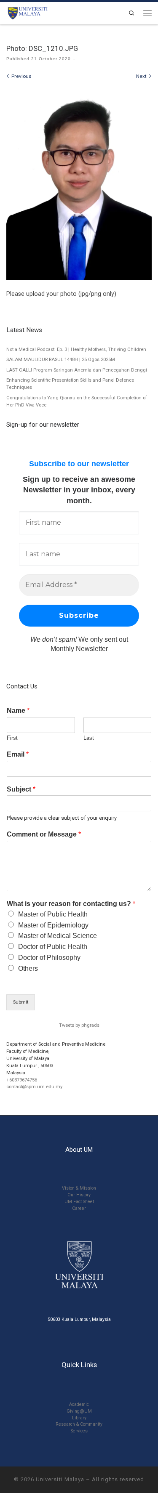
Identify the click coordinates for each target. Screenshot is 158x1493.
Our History (79, 1195)
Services (79, 1431)
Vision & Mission (79, 1188)
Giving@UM (79, 1411)
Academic (79, 1404)
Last (88, 738)
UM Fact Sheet (79, 1201)
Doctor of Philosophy (49, 957)
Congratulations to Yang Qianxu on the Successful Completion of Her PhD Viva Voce (76, 401)
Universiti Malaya (60, 1479)
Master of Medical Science (57, 935)
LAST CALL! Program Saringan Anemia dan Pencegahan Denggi (76, 370)
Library (79, 1418)
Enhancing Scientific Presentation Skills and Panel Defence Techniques (70, 383)
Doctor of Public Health (52, 946)
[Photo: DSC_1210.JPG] (79, 182)
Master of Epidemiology (53, 925)
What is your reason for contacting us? (71, 903)
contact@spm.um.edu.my (34, 1086)
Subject (21, 789)
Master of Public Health (53, 914)
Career (79, 1208)
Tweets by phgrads (79, 1025)
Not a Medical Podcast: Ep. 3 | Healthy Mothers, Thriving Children (76, 349)
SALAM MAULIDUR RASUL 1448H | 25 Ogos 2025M (60, 359)
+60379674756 (21, 1080)
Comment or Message (44, 834)
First (12, 738)
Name (18, 710)
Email (18, 754)
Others (28, 968)
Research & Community (79, 1424)
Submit (20, 1002)
